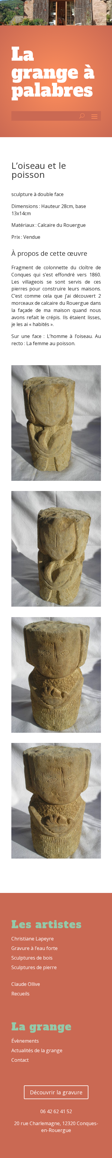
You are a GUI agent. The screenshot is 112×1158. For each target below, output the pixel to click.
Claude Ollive (25, 984)
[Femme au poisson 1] (56, 479)
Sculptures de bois (32, 957)
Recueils (20, 993)
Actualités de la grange (36, 1050)
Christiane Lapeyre (32, 938)
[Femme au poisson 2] (56, 605)
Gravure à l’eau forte (34, 948)
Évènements (25, 1041)
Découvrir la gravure (56, 1092)
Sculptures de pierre (34, 967)
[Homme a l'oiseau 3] (56, 857)
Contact (20, 1060)
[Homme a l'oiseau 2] (56, 731)
